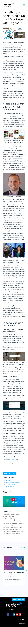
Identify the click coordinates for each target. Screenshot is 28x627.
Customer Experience (13, 577)
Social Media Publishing (9, 486)
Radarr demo (11, 459)
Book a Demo (8, 473)
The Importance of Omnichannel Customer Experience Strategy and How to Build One (17, 574)
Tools (12, 463)
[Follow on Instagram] (20, 614)
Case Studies (7, 463)
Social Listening (8, 480)
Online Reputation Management (12, 482)
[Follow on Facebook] (8, 614)
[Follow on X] (11, 614)
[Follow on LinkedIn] (14, 614)
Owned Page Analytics (9, 484)
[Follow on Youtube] (17, 614)
